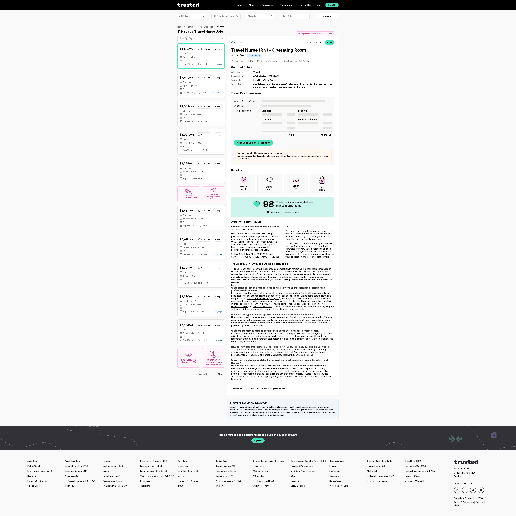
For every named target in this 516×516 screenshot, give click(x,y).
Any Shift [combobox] (287, 16)
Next (220, 374)
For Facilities (305, 5)
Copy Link (205, 49)
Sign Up (332, 5)
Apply (217, 49)
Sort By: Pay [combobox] (186, 38)
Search (327, 16)
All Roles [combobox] (183, 16)
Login (318, 5)
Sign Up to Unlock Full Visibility (253, 142)
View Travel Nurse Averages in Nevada (267, 389)
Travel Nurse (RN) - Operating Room (268, 50)
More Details (239, 389)
